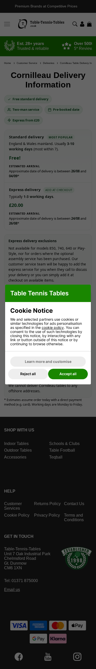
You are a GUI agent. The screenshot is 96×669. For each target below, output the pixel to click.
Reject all (28, 374)
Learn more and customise (48, 361)
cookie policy (53, 327)
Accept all (68, 374)
